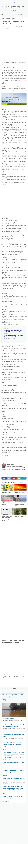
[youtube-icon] (15, 10)
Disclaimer (4, 839)
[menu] (3, 14)
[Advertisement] (14, 44)
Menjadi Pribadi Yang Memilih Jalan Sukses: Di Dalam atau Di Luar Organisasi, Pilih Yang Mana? (14, 734)
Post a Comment (5, 28)
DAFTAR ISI (24, 839)
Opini (11, 697)
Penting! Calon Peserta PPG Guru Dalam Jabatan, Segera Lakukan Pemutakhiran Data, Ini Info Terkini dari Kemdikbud (13, 788)
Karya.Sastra (9, 694)
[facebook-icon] (13, 10)
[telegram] (24, 478)
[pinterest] (14, 478)
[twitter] (9, 478)
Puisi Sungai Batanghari (8, 718)
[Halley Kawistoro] (14, 2)
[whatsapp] (19, 478)
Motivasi (21, 694)
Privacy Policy (17, 839)
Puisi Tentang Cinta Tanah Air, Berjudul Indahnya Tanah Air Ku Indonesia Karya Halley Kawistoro (12, 744)
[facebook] (4, 478)
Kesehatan (16, 694)
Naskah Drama (5, 697)
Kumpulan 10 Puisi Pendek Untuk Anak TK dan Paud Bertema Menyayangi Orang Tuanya (14, 332)
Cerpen (17, 692)
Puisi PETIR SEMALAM (9, 338)
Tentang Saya (10, 839)
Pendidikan (16, 697)
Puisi (21, 697)
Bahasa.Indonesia (6, 692)
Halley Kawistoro (17, 841)
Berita (12, 692)
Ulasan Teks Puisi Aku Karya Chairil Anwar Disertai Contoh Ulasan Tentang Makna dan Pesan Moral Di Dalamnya (13, 754)
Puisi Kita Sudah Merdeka (10, 340)
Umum (3, 699)
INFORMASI (22, 692)
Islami (3, 694)
